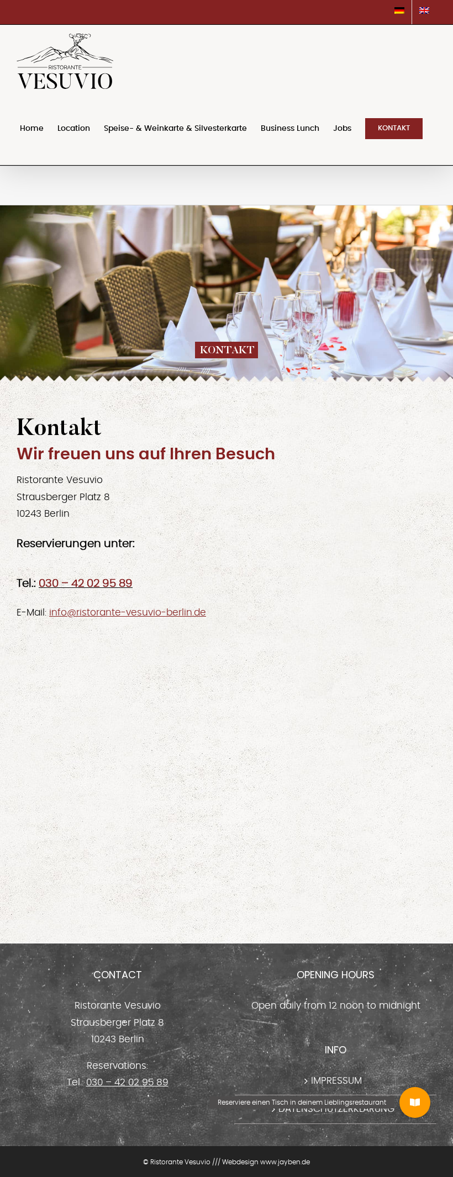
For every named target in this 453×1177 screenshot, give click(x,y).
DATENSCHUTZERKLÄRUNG (336, 1109)
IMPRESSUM (336, 1080)
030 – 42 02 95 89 (86, 583)
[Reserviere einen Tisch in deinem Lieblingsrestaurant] (414, 1102)
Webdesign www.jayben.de (266, 1162)
